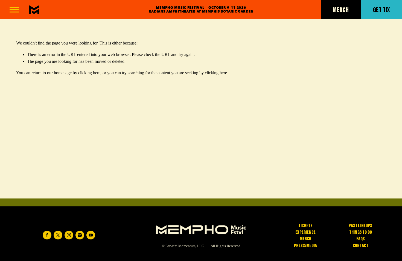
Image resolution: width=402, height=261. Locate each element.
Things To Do (360, 231)
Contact (360, 245)
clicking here (89, 72)
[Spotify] (79, 235)
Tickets (305, 225)
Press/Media (305, 245)
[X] (58, 235)
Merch (341, 9)
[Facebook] (47, 235)
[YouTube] (90, 235)
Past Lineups (360, 225)
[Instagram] (69, 235)
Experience (305, 231)
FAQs (360, 238)
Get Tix (381, 9)
